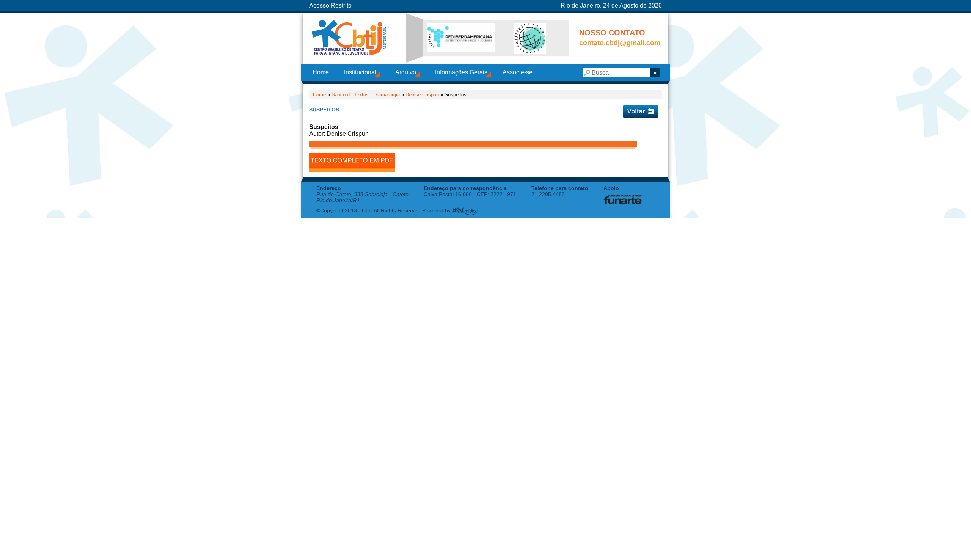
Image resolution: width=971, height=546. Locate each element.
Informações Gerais (461, 72)
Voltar (640, 111)
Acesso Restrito (330, 5)
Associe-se (518, 72)
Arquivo (405, 72)
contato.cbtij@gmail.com (619, 43)
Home (321, 72)
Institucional (360, 72)
